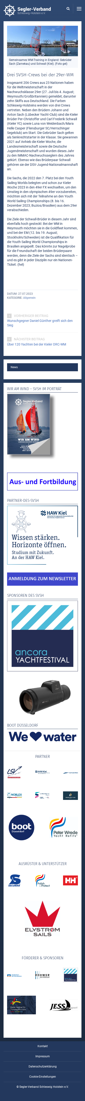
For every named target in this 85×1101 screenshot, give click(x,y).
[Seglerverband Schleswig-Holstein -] (27, 14)
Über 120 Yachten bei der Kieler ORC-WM (36, 344)
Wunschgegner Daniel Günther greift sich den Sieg (40, 323)
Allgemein (29, 297)
